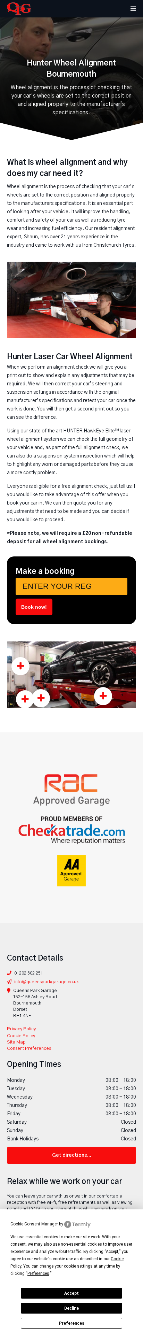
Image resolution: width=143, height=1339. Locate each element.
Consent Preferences (29, 1048)
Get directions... (71, 1155)
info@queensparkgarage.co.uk (46, 982)
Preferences (71, 1323)
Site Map (16, 1042)
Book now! (34, 607)
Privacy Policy (21, 1029)
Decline (71, 1308)
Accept (71, 1293)
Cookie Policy (21, 1036)
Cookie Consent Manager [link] (34, 1224)
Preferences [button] (38, 1273)
